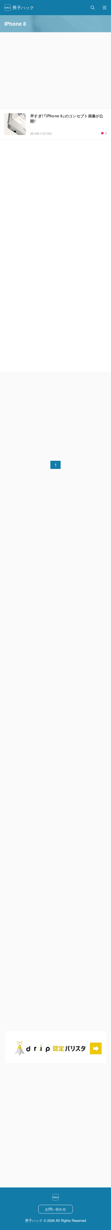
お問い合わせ (55, 1209)
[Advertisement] (55, 414)
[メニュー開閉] (104, 7)
